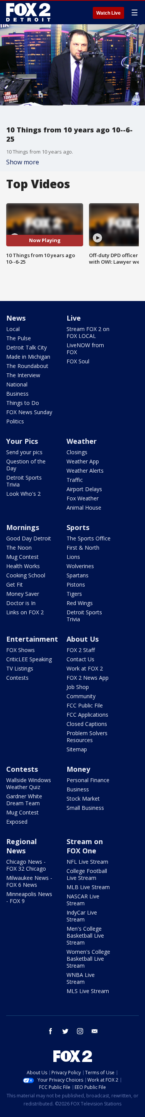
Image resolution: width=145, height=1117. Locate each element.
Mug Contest (22, 556)
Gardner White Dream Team (24, 800)
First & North (83, 547)
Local (13, 329)
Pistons (76, 584)
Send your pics (24, 452)
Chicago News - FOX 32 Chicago (26, 865)
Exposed (16, 821)
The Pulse (18, 338)
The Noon (19, 547)
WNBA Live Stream (81, 978)
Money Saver (22, 593)
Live (74, 318)
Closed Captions (87, 723)
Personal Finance (88, 780)
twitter (65, 1031)
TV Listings (19, 668)
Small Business (85, 807)
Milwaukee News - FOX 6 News (29, 881)
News (16, 318)
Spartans (78, 575)
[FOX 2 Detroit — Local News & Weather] (28, 12)
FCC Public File (85, 705)
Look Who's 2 (23, 493)
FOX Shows (20, 650)
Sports (78, 527)
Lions (73, 556)
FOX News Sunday (29, 412)
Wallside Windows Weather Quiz (28, 783)
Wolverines (80, 566)
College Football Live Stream (87, 874)
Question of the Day (26, 465)
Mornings (22, 527)
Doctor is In (21, 603)
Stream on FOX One (85, 846)
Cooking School (25, 575)
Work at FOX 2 (85, 668)
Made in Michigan (28, 356)
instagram (80, 1031)
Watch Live (108, 13)
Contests (17, 677)
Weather (82, 441)
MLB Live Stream (88, 887)
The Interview (23, 375)
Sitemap (77, 749)
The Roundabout (27, 366)
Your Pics (22, 441)
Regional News (21, 846)
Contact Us (80, 659)
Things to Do (22, 402)
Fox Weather (83, 498)
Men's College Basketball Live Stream (85, 935)
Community (81, 696)
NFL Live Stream (87, 861)
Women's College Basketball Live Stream (88, 958)
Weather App (83, 461)
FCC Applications (87, 714)
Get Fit (14, 584)
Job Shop (78, 687)
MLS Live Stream (88, 991)
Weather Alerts (85, 470)
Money (78, 769)
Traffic (75, 479)
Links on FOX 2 (25, 612)
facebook (50, 1031)
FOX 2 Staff (81, 650)
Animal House (84, 507)
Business (17, 393)
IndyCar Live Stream (82, 916)
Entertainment (32, 639)
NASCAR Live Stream (83, 900)
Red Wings (80, 603)
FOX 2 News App (88, 677)
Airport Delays (84, 489)
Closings (77, 452)
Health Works (23, 566)
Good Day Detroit (28, 538)
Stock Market (83, 798)
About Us (83, 639)
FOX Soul (78, 361)
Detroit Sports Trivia (24, 481)
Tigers (74, 593)
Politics (15, 421)
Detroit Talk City (26, 347)
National (16, 384)
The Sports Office (89, 538)
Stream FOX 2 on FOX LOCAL (88, 332)
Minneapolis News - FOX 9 (29, 897)
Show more (22, 162)
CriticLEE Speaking (29, 659)
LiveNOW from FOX (85, 348)
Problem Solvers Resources (87, 736)
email (95, 1031)
